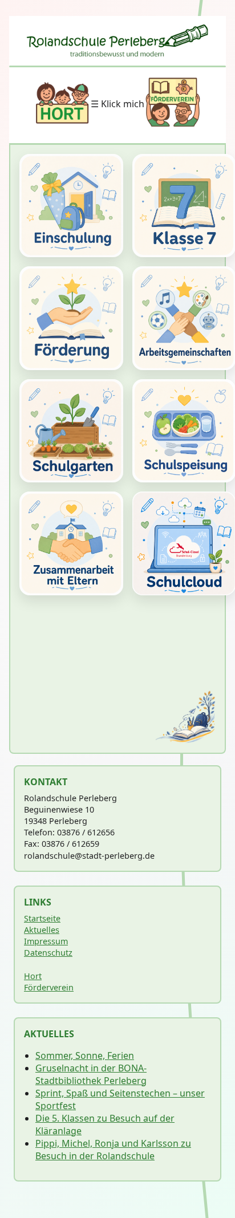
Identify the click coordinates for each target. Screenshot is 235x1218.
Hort (33, 976)
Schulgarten (71, 431)
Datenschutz (48, 952)
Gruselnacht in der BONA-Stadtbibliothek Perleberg (91, 1074)
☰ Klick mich (117, 104)
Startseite (42, 918)
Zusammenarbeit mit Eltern (71, 543)
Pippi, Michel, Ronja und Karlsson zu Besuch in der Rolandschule (113, 1149)
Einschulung (71, 206)
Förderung (71, 318)
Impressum (46, 941)
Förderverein (49, 987)
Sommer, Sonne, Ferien (84, 1055)
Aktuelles (41, 929)
